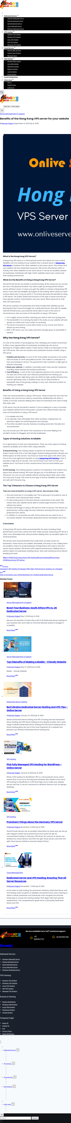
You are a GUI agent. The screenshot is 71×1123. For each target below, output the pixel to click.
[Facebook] (1, 947)
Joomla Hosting (12, 72)
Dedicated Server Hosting (17, 702)
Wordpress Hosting (8, 1010)
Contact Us (10, 87)
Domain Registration (11, 77)
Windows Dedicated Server (15, 29)
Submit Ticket (11, 85)
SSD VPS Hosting (12, 42)
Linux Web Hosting (13, 64)
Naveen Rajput (8, 123)
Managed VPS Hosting (14, 45)
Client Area (7, 1104)
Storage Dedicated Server (15, 21)
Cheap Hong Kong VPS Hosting (24, 558)
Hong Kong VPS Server (15, 560)
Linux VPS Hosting (12, 39)
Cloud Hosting (43, 558)
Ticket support (15, 106)
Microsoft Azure (12, 56)
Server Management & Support (12, 114)
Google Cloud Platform (14, 53)
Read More (12, 630)
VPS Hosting (11, 759)
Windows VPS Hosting (14, 37)
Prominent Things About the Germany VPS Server (35, 822)
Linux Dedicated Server (14, 26)
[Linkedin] (9, 947)
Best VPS (7, 558)
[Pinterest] (11, 947)
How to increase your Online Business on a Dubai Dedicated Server (26, 573)
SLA (3, 1028)
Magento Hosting (12, 69)
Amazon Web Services (14, 50)
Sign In (9, 82)
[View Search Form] (2, 92)
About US (5, 1023)
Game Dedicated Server (14, 23)
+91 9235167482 (62, 937)
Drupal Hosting (11, 74)
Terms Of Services (8, 1034)
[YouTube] (6, 947)
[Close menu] (0, 1042)
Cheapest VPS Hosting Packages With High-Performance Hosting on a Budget (31, 568)
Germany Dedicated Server (15, 18)
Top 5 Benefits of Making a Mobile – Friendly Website (36, 661)
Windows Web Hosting (14, 61)
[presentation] (37, 590)
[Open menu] (2, 111)
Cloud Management (15, 873)
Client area (7, 106)
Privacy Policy (7, 1031)
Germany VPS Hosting (14, 34)
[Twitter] (4, 947)
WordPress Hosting (13, 66)
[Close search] (2, 1114)
